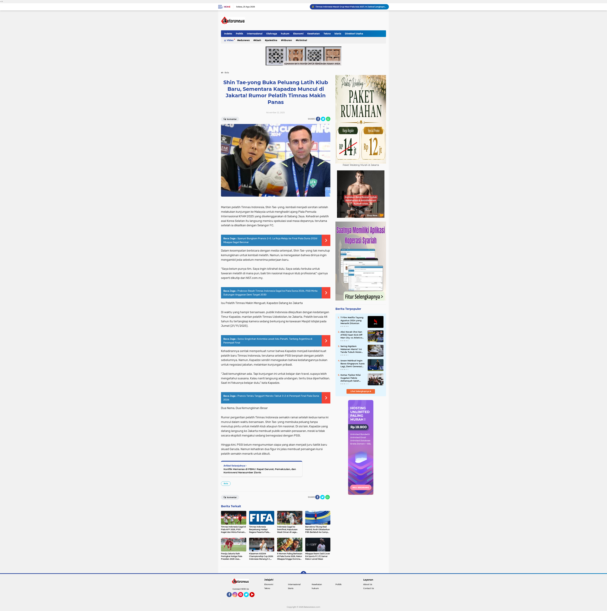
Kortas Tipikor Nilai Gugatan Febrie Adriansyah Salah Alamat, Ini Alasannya (352, 378)
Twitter (248, 598)
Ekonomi (298, 33)
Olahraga (271, 33)
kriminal (302, 40)
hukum (285, 33)
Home (227, 6)
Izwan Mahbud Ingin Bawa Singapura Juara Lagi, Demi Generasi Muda (352, 363)
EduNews (244, 40)
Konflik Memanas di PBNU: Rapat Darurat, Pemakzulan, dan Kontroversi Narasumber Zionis (260, 471)
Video (230, 40)
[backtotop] (303, 574)
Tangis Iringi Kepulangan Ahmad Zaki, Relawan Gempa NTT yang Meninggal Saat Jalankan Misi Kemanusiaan (351, 7)
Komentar (232, 119)
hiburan (287, 40)
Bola (226, 483)
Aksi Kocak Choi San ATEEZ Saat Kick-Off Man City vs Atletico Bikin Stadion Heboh (351, 335)
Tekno (327, 33)
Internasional (254, 33)
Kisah (258, 40)
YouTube (254, 598)
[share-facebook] (318, 119)
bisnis (337, 33)
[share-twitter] (323, 119)
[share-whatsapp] (328, 119)
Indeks (228, 33)
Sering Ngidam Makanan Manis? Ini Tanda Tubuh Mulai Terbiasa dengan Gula (352, 349)
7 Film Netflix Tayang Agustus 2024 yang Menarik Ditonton (351, 320)
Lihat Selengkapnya (360, 391)
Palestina (272, 40)
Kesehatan (313, 33)
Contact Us (368, 588)
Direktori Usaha (354, 33)
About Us (367, 584)
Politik (239, 33)
